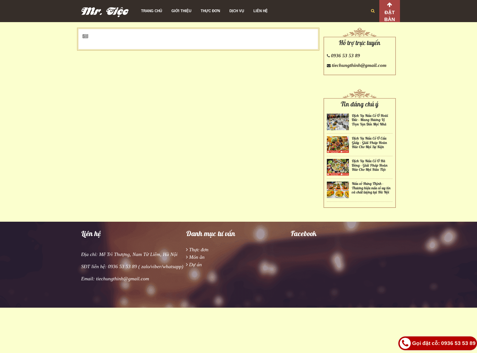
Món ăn (197, 257)
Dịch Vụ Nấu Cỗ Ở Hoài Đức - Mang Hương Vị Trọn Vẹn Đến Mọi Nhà (370, 120)
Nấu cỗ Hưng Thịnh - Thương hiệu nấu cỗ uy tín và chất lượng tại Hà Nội (371, 188)
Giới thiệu (181, 11)
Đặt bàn (389, 16)
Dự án (195, 264)
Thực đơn (210, 11)
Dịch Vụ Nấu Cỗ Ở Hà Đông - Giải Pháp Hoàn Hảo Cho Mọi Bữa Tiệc (370, 165)
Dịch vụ (236, 11)
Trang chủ (151, 11)
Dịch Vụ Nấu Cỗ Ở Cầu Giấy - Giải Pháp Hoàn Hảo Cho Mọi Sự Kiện (369, 143)
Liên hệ (260, 11)
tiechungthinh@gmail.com (359, 65)
